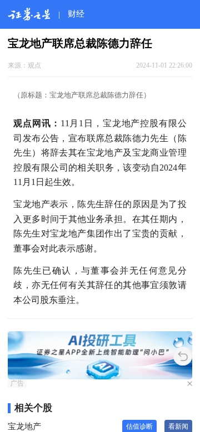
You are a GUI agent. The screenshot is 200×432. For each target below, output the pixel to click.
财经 (76, 13)
